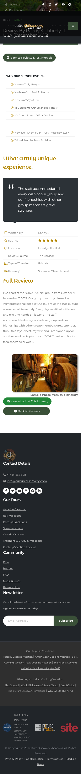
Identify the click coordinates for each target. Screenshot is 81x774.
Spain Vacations (13, 528)
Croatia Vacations (14, 534)
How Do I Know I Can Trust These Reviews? (41, 132)
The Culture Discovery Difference (26, 691)
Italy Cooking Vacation (39, 662)
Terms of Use (55, 758)
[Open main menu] (73, 26)
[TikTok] (50, 10)
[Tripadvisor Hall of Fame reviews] (12, 4)
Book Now (15, 10)
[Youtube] (63, 5)
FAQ (6, 574)
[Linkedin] (43, 10)
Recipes (8, 568)
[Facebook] (43, 5)
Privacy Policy (14, 758)
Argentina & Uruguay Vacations (22, 540)
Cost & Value (68, 685)
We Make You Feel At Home (31, 92)
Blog (6, 562)
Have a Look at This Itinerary (29, 401)
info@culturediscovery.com (27, 481)
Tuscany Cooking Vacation (18, 657)
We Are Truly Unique (27, 84)
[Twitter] (56, 5)
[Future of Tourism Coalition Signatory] (45, 727)
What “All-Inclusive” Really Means (39, 685)
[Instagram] (50, 5)
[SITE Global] (69, 727)
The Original (12, 685)
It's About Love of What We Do (33, 115)
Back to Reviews (32, 411)
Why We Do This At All (60, 691)
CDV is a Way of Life (26, 100)
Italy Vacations (12, 515)
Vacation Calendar (14, 509)
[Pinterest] (70, 5)
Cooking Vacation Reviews (19, 547)
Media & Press (11, 581)
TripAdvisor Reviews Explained (33, 140)
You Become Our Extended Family (36, 107)
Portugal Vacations (15, 522)
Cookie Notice (35, 758)
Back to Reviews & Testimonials (31, 57)
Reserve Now (11, 587)
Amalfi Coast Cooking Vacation (52, 657)
